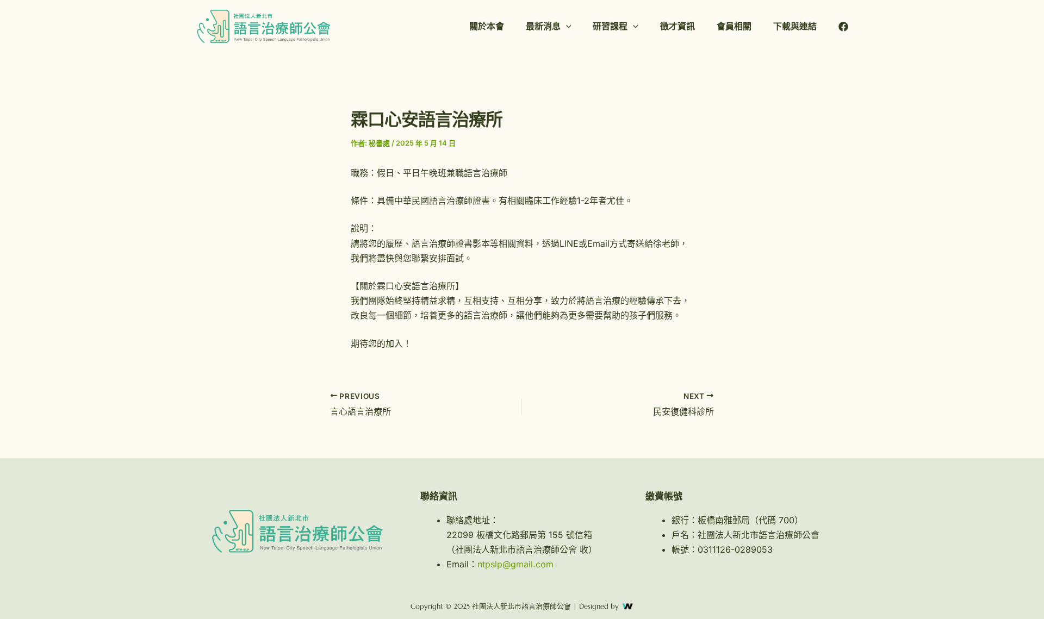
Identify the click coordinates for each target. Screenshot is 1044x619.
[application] (566, 26)
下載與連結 (795, 26)
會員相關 (734, 26)
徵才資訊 (677, 26)
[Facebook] (843, 27)
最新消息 (543, 26)
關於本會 (486, 26)
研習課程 (610, 26)
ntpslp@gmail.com (515, 564)
